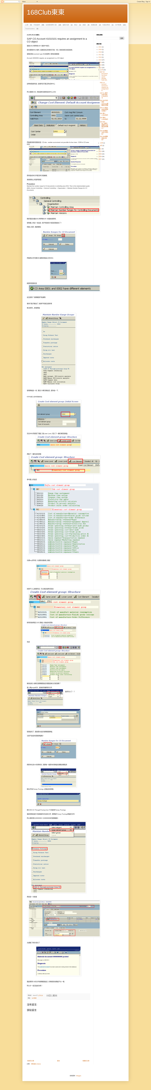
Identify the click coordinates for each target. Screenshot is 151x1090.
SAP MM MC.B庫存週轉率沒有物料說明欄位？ (104, 125)
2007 (100, 159)
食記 (75, 25)
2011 (100, 149)
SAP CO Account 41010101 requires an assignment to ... (104, 86)
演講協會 (94, 25)
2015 (100, 60)
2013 (100, 65)
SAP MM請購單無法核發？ (104, 138)
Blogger (78, 1076)
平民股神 (36, 25)
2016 (100, 57)
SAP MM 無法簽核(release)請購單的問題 (104, 103)
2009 (100, 154)
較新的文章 (30, 1061)
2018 (100, 52)
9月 (101, 145)
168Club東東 (46, 12)
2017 (100, 54)
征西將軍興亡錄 (51, 25)
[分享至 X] (52, 995)
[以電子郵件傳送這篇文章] (48, 995)
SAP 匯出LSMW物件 (104, 118)
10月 (101, 143)
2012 (100, 67)
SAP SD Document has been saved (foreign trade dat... (104, 76)
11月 (101, 70)
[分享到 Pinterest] (56, 995)
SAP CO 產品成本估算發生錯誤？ (104, 109)
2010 (100, 151)
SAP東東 (118, 25)
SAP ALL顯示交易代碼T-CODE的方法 (104, 95)
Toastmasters (30, 28)
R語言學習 (106, 25)
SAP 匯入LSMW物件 (104, 114)
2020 (100, 49)
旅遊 (84, 25)
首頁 (58, 1061)
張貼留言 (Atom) (36, 1064)
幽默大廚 (66, 25)
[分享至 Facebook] (54, 995)
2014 (100, 62)
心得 (26, 25)
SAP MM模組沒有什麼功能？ (104, 132)
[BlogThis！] (50, 995)
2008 (100, 156)
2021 (100, 47)
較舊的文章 (86, 1061)
